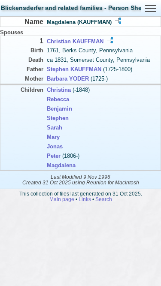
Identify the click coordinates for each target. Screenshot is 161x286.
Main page (61, 199)
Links (85, 199)
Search (103, 199)
